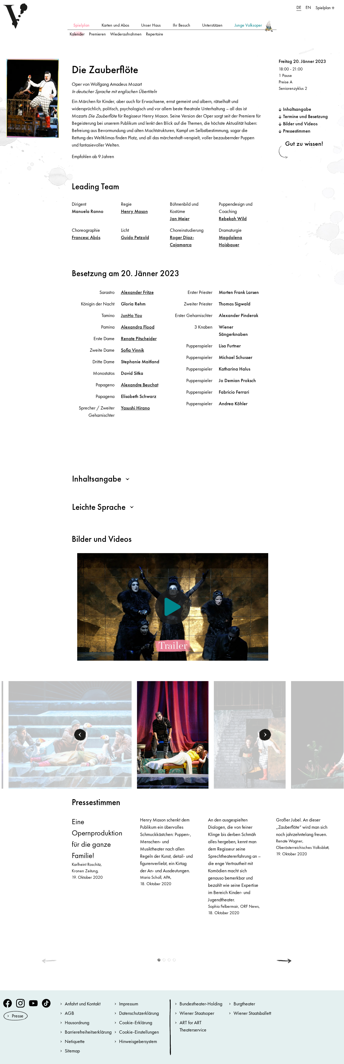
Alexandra (138, 327)
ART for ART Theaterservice (193, 1026)
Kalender (77, 34)
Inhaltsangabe (297, 109)
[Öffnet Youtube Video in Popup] (173, 607)
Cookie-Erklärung (135, 1022)
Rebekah (233, 218)
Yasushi (135, 408)
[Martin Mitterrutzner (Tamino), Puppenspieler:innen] (70, 734)
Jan (179, 218)
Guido (135, 237)
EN (308, 7)
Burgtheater (244, 1004)
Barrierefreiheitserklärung (88, 1032)
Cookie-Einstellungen (139, 1032)
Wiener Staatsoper (197, 1013)
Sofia (132, 350)
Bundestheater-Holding (201, 1004)
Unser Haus (151, 25)
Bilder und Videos (300, 123)
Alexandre (139, 385)
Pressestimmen (296, 131)
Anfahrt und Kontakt (83, 1004)
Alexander (137, 292)
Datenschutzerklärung (139, 1013)
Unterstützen (212, 25)
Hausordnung (77, 1022)
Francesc (86, 237)
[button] (80, 735)
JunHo (131, 315)
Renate (139, 338)
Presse (17, 1016)
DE (298, 7)
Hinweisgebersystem (138, 1041)
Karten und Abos (115, 25)
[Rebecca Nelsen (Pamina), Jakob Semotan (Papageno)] (250, 734)
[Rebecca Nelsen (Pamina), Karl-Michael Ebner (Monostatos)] (173, 734)
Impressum (128, 1004)
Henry (134, 211)
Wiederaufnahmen (126, 34)
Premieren (97, 34)
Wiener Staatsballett (252, 1013)
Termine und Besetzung (305, 116)
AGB (69, 1013)
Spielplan (81, 25)
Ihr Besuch (181, 25)
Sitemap (72, 1051)
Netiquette (75, 1041)
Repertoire (154, 34)
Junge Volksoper (248, 25)
